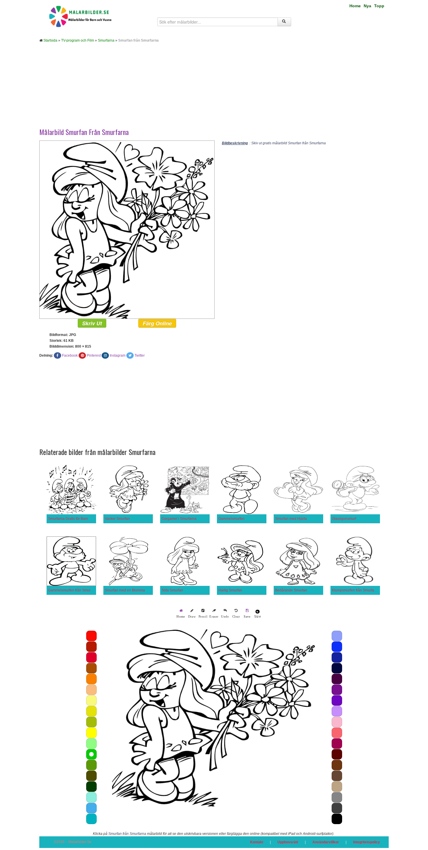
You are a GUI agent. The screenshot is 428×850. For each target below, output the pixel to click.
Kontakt (256, 842)
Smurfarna (106, 40)
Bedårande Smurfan (291, 590)
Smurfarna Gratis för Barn (68, 519)
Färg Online (157, 323)
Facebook (70, 355)
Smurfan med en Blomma (125, 590)
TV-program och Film (77, 40)
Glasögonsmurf (344, 519)
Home (355, 5)
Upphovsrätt (287, 842)
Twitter (140, 355)
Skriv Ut (92, 323)
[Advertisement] (214, 89)
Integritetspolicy (366, 842)
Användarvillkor (325, 842)
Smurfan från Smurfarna (127, 834)
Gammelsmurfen (231, 519)
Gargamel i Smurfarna (179, 519)
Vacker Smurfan (117, 519)
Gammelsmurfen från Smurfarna (73, 590)
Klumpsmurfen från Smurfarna (355, 590)
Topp (379, 5)
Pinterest (94, 355)
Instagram (117, 355)
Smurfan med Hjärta (291, 519)
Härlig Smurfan (230, 590)
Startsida (50, 40)
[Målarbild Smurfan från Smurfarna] (127, 229)
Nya (367, 5)
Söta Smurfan (172, 590)
